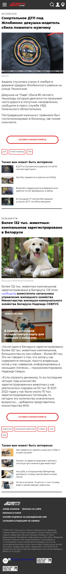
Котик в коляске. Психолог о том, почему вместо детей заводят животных (38, 483)
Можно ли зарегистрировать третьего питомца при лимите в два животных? (36, 462)
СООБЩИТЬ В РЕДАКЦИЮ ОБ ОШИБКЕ (21, 521)
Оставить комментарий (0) (32, 140)
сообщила (9, 293)
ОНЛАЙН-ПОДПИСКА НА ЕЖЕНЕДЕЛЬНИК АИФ (25, 517)
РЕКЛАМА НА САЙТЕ (31, 509)
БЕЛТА (5, 75)
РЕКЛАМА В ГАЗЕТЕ (12, 513)
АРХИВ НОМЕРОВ (11, 509)
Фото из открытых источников (18, 280)
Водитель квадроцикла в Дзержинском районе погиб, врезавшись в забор (37, 189)
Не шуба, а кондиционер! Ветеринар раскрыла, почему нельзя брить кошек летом (36, 474)
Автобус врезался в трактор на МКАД (36, 177)
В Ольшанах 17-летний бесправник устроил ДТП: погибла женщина (34, 200)
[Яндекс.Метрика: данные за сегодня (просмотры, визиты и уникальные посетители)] (21, 559)
